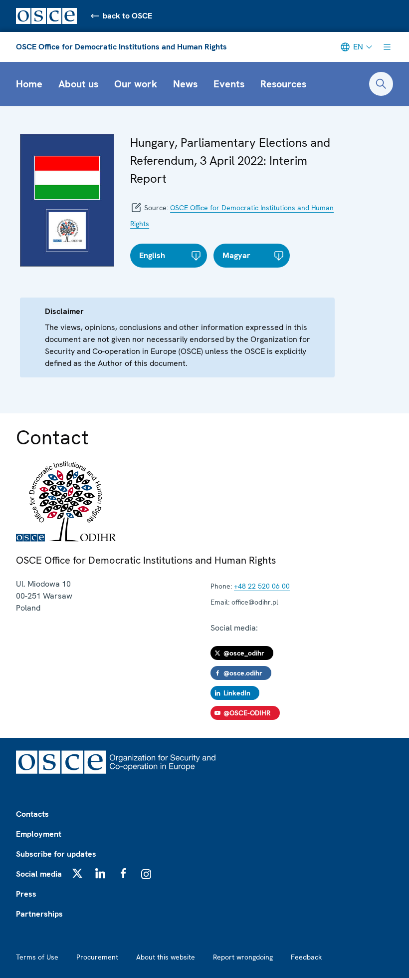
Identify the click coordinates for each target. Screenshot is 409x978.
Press (26, 894)
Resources (283, 83)
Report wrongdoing (243, 957)
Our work (135, 83)
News (185, 83)
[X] (77, 873)
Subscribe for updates (56, 854)
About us (78, 83)
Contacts (32, 814)
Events (228, 83)
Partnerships (39, 914)
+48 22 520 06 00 (262, 586)
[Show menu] (387, 47)
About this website (165, 957)
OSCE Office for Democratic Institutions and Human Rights (121, 46)
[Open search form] (381, 84)
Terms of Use (37, 957)
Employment (38, 834)
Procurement (97, 957)
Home (29, 83)
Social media (39, 874)
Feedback (306, 957)
